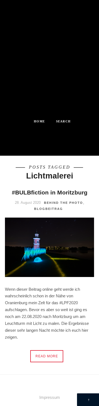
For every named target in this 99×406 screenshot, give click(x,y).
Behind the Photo (63, 202)
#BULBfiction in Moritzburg (49, 192)
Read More (46, 356)
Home (39, 121)
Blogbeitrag (48, 208)
